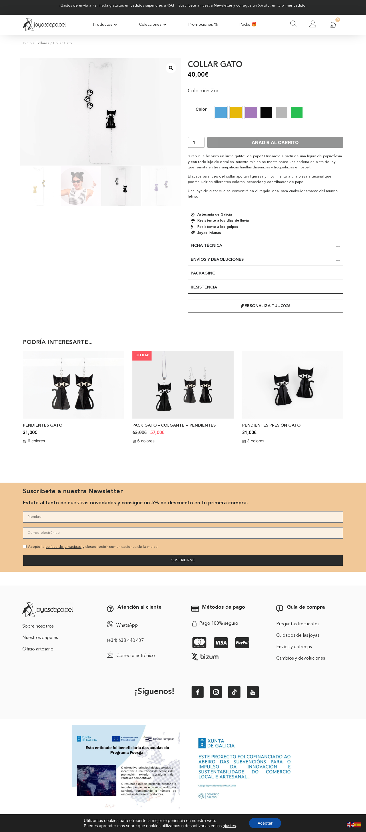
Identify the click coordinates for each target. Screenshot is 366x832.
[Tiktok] (234, 692)
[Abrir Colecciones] (165, 25)
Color (201, 109)
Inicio (27, 43)
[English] (350, 824)
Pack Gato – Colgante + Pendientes (174, 425)
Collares (42, 43)
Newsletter (223, 5)
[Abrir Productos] (116, 25)
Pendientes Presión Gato (271, 425)
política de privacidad (63, 547)
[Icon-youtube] (253, 692)
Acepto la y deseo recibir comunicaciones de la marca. (93, 547)
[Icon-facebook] (198, 692)
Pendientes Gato (42, 425)
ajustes (229, 825)
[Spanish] (358, 824)
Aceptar (265, 823)
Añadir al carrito (275, 142)
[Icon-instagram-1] (216, 692)
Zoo (215, 91)
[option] (220, 112)
